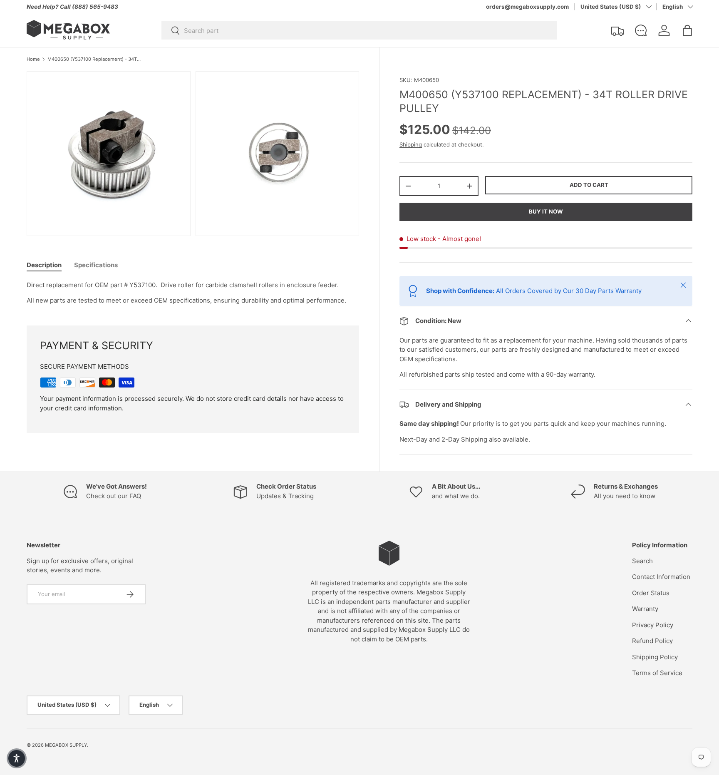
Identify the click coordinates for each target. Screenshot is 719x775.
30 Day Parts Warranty (608, 291)
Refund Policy (652, 641)
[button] (687, 30)
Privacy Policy (652, 625)
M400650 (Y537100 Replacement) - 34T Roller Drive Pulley (94, 59)
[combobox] (359, 30)
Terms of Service (657, 673)
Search (642, 561)
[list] (195, 156)
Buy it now (546, 211)
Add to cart (589, 184)
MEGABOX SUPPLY (66, 745)
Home (33, 59)
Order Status (650, 593)
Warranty (645, 609)
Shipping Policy (655, 657)
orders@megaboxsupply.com (527, 6)
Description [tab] (44, 265)
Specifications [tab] (96, 265)
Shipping (410, 144)
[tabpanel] (193, 293)
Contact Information (661, 577)
